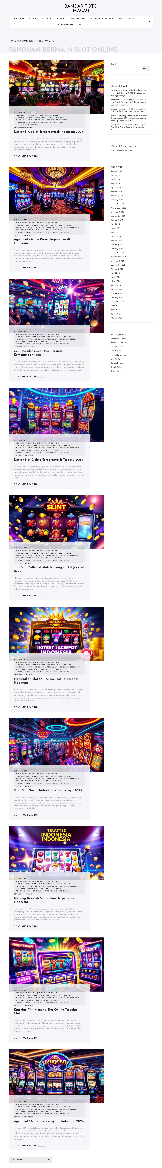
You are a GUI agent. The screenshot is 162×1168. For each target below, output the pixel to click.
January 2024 (117, 298)
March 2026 (116, 192)
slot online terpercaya (47, 230)
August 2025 (117, 220)
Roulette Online (102, 19)
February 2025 (118, 245)
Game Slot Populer (56, 117)
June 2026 (115, 179)
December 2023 (118, 302)
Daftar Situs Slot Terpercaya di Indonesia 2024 (48, 131)
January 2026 (117, 200)
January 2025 (117, 249)
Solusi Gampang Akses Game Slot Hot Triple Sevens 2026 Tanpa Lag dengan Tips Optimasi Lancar (129, 118)
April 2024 (116, 285)
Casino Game (117, 347)
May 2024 (115, 281)
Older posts (16, 1160)
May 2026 (115, 184)
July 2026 (115, 175)
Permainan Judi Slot (25, 122)
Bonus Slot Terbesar (50, 115)
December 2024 (118, 253)
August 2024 (117, 269)
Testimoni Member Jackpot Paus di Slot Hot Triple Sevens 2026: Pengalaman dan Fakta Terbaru (129, 102)
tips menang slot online (57, 232)
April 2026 (116, 188)
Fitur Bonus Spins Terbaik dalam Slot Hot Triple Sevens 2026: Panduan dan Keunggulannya (129, 93)
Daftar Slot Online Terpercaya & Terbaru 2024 (48, 459)
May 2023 (115, 310)
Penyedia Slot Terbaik (58, 120)
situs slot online (24, 230)
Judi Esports (78, 19)
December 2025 (118, 204)
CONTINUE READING (26, 156)
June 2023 (115, 306)
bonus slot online (25, 223)
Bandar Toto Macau (80, 8)
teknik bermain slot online (29, 232)
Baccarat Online (25, 19)
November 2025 (118, 208)
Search (113, 64)
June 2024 (115, 277)
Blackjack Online (52, 19)
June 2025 (115, 228)
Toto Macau (86, 25)
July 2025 (115, 224)
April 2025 (116, 237)
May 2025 (115, 233)
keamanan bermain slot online (56, 225)
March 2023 (116, 318)
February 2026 (118, 196)
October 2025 (117, 212)
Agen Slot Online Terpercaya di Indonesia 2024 (49, 1121)
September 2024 (119, 265)
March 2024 (116, 290)
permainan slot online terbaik (62, 227)
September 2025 (119, 216)
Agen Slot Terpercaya (26, 115)
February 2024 (118, 294)
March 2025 (116, 241)
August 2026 (117, 171)
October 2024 (117, 261)
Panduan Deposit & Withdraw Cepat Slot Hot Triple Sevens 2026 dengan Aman (128, 127)
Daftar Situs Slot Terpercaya (30, 117)
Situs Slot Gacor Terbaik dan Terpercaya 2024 (48, 790)
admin (30, 128)
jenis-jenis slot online (27, 225)
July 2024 (115, 273)
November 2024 (118, 257)
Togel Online (65, 25)
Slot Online (127, 19)
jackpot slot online (47, 223)
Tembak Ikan (117, 363)
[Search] (150, 22)
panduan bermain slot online (30, 120)
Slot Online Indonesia (27, 125)
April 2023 (116, 314)
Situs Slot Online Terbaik (50, 122)
